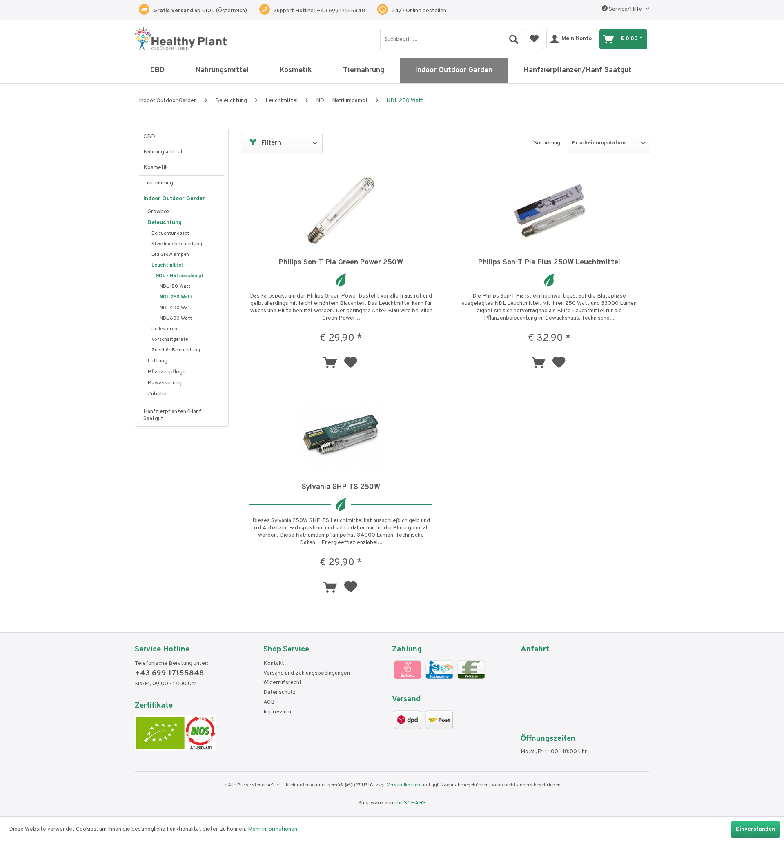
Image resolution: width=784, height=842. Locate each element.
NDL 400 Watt (176, 307)
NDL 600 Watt (176, 318)
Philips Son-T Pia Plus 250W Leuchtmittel (549, 262)
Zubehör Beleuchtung (175, 350)
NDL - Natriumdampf (180, 276)
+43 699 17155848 (169, 673)
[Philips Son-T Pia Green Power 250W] (340, 210)
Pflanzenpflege (166, 372)
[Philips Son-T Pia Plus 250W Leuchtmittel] (549, 210)
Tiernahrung (158, 183)
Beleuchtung (164, 222)
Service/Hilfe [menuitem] (626, 9)
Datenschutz (279, 692)
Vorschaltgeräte (169, 339)
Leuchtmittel (167, 265)
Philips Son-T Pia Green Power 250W (341, 262)
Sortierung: (548, 143)
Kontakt (273, 663)
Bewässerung (164, 383)
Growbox (158, 211)
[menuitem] (451, 39)
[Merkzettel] (534, 39)
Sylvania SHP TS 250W (341, 487)
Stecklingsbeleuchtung (176, 244)
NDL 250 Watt (176, 297)
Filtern (270, 143)
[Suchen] (513, 37)
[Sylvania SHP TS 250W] (340, 435)
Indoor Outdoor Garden (174, 198)
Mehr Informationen (272, 829)
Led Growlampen (170, 254)
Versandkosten (403, 785)
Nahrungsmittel (162, 152)
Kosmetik (155, 167)
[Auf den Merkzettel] (351, 364)
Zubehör (158, 394)
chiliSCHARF (410, 803)
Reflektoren (164, 329)
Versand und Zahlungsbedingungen (306, 673)
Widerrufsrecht (282, 682)
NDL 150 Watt (175, 286)
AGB (269, 702)
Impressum (277, 712)
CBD (149, 136)
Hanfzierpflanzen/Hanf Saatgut (172, 415)
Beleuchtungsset (170, 233)
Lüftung (157, 361)
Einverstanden (755, 829)
